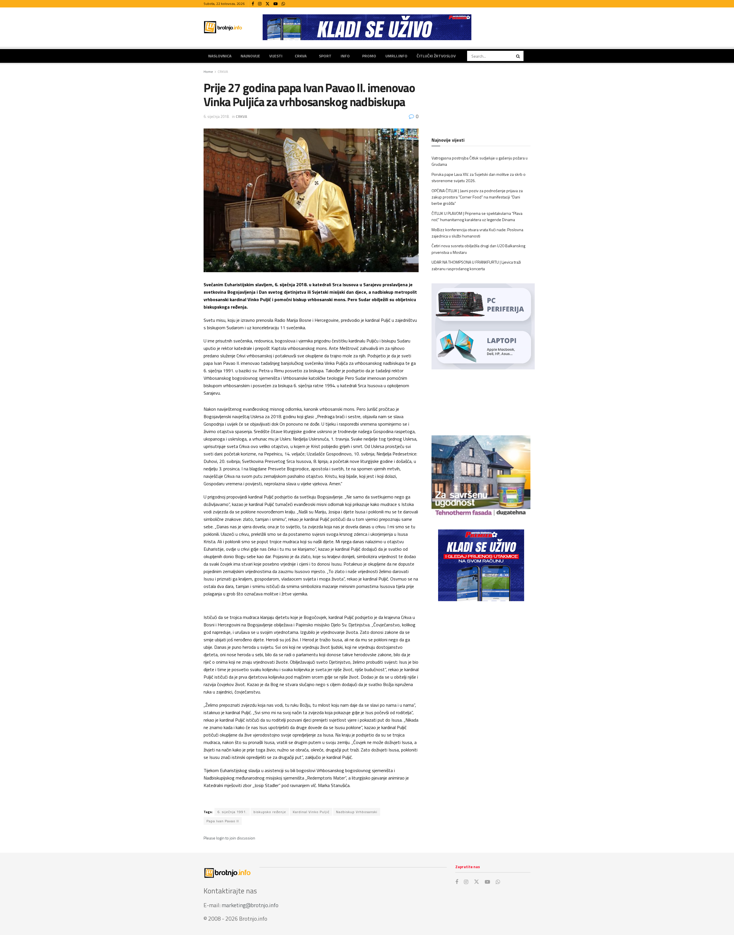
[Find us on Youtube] (276, 4)
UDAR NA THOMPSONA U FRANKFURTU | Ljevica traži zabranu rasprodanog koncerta (476, 265)
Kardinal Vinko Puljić (311, 812)
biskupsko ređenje (269, 812)
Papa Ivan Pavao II (222, 821)
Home (208, 71)
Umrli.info (396, 56)
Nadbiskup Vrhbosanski (356, 812)
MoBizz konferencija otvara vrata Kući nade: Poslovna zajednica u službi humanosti (477, 233)
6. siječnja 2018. (216, 116)
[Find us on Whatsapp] (283, 4)
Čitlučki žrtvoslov (436, 56)
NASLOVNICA (219, 56)
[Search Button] (518, 56)
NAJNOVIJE (250, 56)
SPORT (325, 56)
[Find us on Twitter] (268, 4)
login (220, 838)
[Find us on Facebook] (253, 4)
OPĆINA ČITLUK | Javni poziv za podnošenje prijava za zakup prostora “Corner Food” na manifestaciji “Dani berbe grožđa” (477, 197)
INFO (345, 56)
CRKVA (301, 56)
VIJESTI (275, 56)
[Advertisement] (481, 653)
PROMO (369, 56)
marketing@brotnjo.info (250, 905)
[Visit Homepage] (223, 27)
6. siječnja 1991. (232, 812)
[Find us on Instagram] (259, 4)
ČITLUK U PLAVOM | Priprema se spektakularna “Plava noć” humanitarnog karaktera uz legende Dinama (477, 216)
